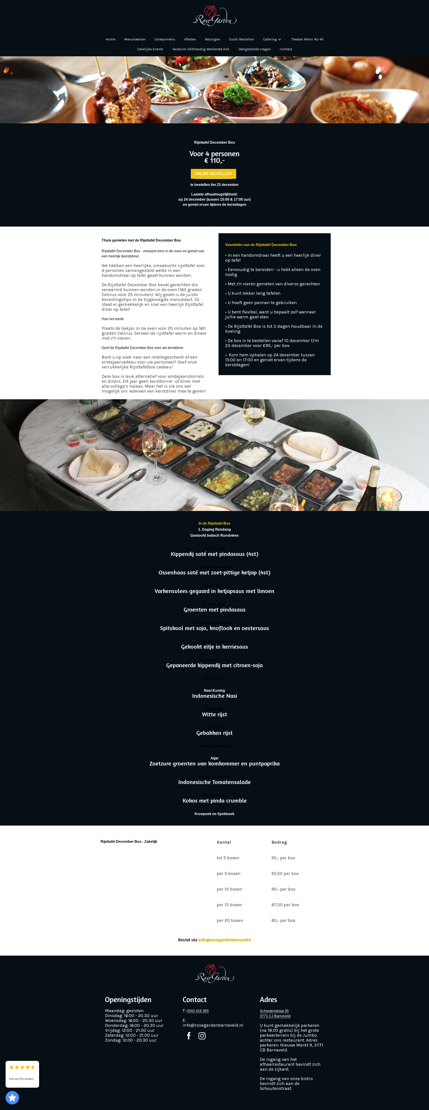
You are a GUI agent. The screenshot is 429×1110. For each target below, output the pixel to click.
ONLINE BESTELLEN (213, 174)
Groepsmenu (164, 39)
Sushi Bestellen (241, 39)
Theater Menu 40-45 (307, 39)
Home (110, 39)
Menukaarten (134, 39)
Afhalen (190, 39)
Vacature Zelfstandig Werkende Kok (200, 49)
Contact (286, 49)
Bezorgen (212, 39)
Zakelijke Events (150, 49)
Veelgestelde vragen (254, 49)
